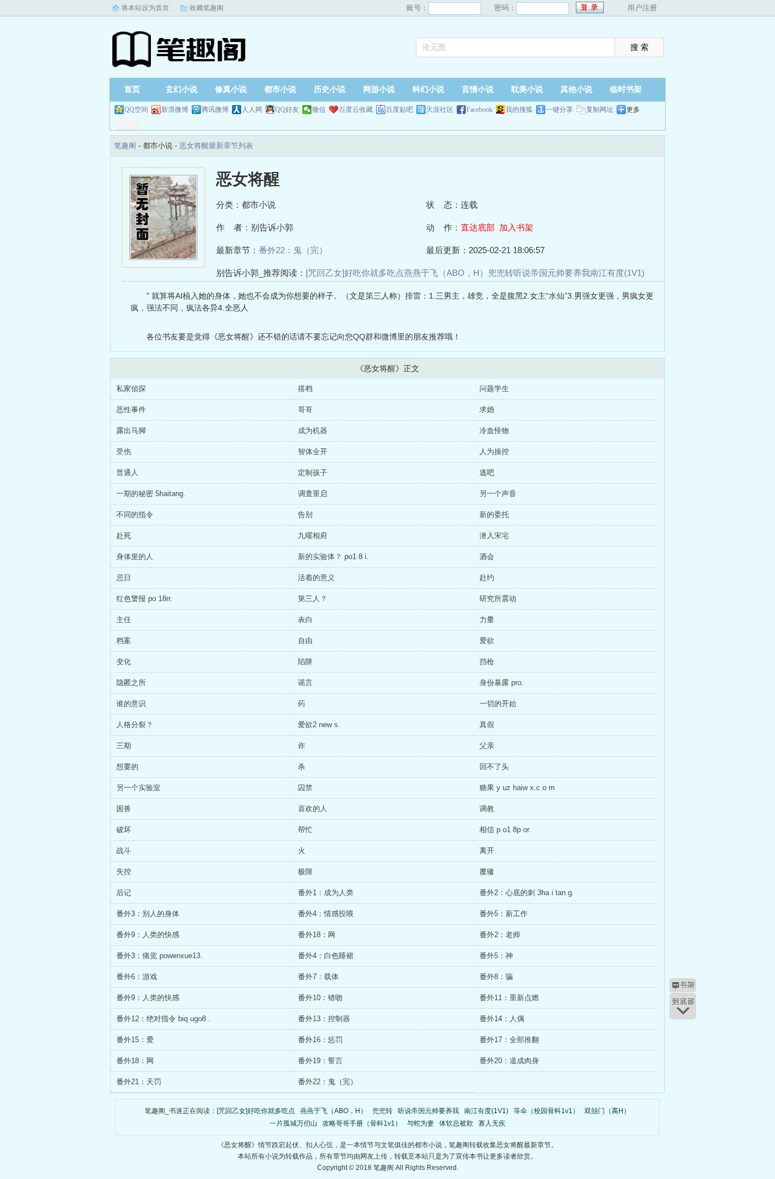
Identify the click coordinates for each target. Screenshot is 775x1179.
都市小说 (280, 89)
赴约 (486, 577)
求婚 (486, 409)
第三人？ (312, 598)
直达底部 (478, 227)
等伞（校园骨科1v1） (546, 1111)
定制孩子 (312, 472)
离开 (486, 850)
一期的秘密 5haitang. (151, 493)
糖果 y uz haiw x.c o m (517, 787)
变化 (123, 661)
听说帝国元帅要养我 (551, 273)
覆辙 (486, 871)
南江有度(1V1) (617, 273)
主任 (123, 619)
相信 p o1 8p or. (505, 829)
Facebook (479, 110)
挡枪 (486, 661)
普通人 (127, 472)
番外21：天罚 (138, 1081)
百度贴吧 (399, 110)
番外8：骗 (496, 976)
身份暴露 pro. (501, 682)
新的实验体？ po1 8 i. (333, 556)
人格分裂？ (134, 724)
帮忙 (305, 829)
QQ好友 (287, 110)
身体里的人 (134, 556)
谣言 (305, 682)
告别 (305, 514)
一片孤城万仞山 (293, 1123)
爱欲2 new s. (319, 724)
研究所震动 (497, 598)
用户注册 (642, 7)
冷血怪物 (494, 430)
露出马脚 (131, 430)
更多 (633, 110)
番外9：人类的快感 (147, 934)
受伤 (123, 451)
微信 (319, 110)
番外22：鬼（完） (293, 250)
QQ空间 (136, 110)
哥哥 (305, 409)
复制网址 (599, 110)
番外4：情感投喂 (325, 913)
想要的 (127, 766)
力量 (486, 619)
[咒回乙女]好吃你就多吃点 (355, 273)
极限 (305, 871)
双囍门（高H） (607, 1111)
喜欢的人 (312, 808)
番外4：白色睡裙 (325, 955)
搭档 (305, 388)
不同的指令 (134, 514)
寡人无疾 (492, 1123)
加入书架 (516, 227)
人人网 (252, 110)
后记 (123, 892)
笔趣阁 (180, 48)
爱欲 (486, 640)
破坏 (123, 829)
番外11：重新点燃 (509, 997)
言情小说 (478, 89)
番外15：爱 (135, 1039)
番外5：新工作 (503, 913)
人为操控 (494, 451)
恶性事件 (131, 409)
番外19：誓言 (320, 1060)
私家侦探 (131, 388)
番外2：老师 (499, 934)
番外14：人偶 (501, 1018)
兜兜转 (500, 273)
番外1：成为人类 (325, 892)
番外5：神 (496, 955)
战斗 (123, 850)
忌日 (123, 577)
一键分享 (559, 110)
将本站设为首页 (145, 8)
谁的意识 (131, 703)
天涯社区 (439, 110)
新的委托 (494, 514)
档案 (123, 640)
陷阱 (305, 661)
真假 (486, 724)
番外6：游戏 (136, 976)
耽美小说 (527, 89)
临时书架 (626, 89)
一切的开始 (497, 703)
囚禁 (305, 787)
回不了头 (494, 766)
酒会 (486, 556)
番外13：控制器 (324, 1018)
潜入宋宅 (494, 535)
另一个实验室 (138, 787)
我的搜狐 (519, 110)
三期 (123, 745)
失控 (123, 871)
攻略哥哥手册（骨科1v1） (362, 1123)
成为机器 (312, 430)
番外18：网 (316, 934)
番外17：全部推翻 (509, 1039)
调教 (486, 808)
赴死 (123, 535)
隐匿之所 (131, 682)
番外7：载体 (318, 976)
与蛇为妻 (420, 1123)
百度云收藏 (356, 110)
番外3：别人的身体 (147, 913)
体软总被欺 (456, 1123)
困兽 (123, 808)
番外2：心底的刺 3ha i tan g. (526, 892)
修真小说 (231, 89)
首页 (132, 89)
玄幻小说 (181, 89)
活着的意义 (316, 577)
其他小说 (576, 89)
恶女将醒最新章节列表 (216, 145)
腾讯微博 (215, 110)
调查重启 (312, 493)
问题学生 (494, 388)
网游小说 (379, 89)
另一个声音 (497, 493)
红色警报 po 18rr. (144, 598)
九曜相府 (312, 535)
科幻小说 (428, 89)
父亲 (486, 745)
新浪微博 (174, 110)
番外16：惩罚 (320, 1039)
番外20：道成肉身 (509, 1060)
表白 (305, 619)
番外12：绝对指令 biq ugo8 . (163, 1018)
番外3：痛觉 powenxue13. (159, 955)
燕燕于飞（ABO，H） (446, 273)
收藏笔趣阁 (206, 8)
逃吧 (486, 472)
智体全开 (312, 451)
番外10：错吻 (320, 997)
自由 (305, 640)
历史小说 (330, 89)
